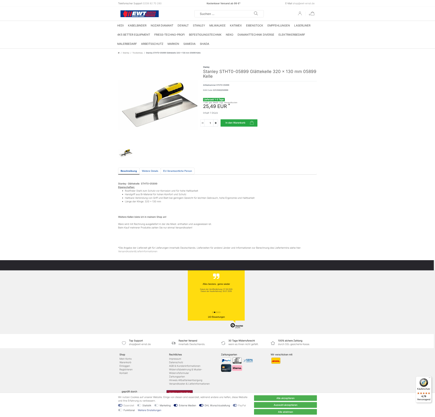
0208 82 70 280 (152, 3)
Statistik (146, 405)
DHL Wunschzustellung (217, 405)
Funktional (129, 410)
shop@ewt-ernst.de (304, 3)
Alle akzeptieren (285, 398)
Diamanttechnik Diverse (256, 34)
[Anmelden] (300, 14)
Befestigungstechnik (205, 34)
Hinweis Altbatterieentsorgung (185, 380)
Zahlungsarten (177, 376)
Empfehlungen (278, 25)
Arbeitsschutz (152, 43)
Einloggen (124, 365)
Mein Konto (125, 358)
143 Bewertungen (216, 317)
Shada (204, 43)
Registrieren (126, 369)
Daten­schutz (176, 362)
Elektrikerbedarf (292, 34)
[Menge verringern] (203, 123)
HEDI (120, 25)
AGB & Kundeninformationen (184, 365)
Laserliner (302, 25)
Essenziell (129, 405)
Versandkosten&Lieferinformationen (137, 251)
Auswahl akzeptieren (285, 404)
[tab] (129, 171)
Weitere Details (150, 171)
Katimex (236, 25)
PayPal (242, 405)
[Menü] (430, 378)
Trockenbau (137, 53)
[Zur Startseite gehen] (119, 53)
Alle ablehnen (285, 411)
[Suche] (256, 14)
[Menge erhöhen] (215, 123)
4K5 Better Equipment (133, 34)
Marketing (165, 405)
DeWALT (183, 25)
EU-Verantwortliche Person (177, 171)
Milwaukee (217, 25)
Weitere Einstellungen (149, 410)
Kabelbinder (137, 25)
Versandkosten (230, 102)
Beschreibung (129, 171)
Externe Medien (187, 405)
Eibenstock (254, 25)
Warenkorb (125, 362)
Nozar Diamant (162, 25)
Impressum (175, 358)
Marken (173, 43)
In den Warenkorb (235, 122)
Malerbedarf (127, 43)
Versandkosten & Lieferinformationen (189, 383)
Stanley (199, 25)
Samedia (189, 43)
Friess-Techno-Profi (169, 34)
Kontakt (123, 373)
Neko (229, 34)
